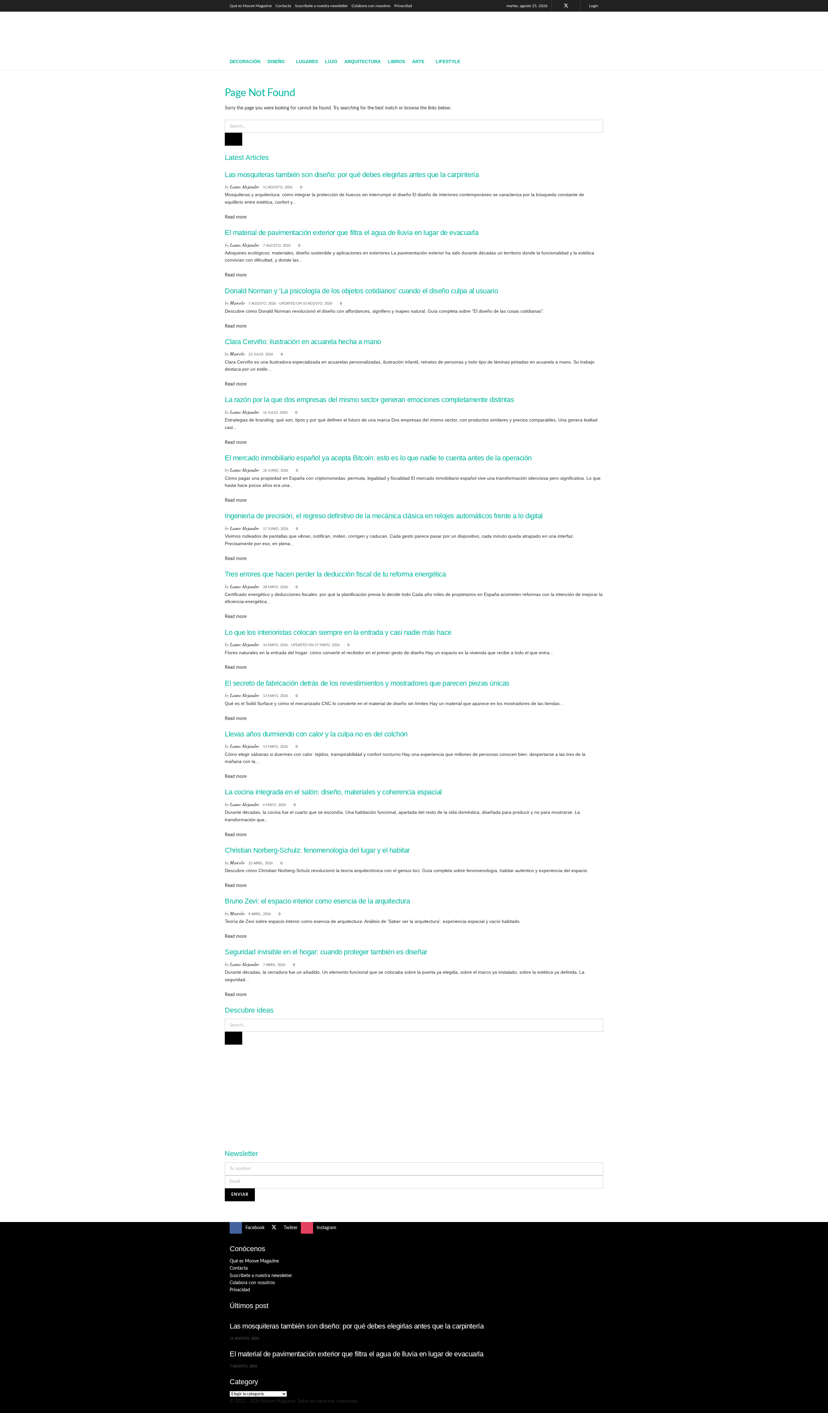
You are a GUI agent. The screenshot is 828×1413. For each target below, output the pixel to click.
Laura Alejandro (244, 187)
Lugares (307, 61)
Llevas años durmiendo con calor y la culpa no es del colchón (316, 734)
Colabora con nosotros (371, 6)
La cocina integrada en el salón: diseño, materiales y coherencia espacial (333, 792)
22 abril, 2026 (260, 863)
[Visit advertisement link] (414, 1093)
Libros (396, 61)
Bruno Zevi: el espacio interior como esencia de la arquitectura (317, 901)
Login (593, 6)
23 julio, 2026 (260, 354)
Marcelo (237, 303)
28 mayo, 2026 (275, 587)
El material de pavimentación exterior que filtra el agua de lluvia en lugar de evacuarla (352, 233)
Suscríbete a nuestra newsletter (321, 6)
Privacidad (403, 6)
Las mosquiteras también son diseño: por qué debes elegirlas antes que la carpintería (352, 175)
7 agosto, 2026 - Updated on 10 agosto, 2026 (290, 303)
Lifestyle (448, 61)
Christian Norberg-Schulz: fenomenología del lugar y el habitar (317, 850)
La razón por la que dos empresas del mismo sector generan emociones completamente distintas (369, 400)
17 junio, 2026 (275, 529)
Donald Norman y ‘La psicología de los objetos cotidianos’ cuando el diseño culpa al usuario (361, 291)
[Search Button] (596, 62)
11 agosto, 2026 (277, 187)
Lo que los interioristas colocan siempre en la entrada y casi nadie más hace (338, 632)
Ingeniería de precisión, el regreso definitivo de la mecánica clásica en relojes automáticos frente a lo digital (384, 516)
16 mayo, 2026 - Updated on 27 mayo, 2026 (301, 645)
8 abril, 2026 (259, 914)
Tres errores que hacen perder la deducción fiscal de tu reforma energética (335, 574)
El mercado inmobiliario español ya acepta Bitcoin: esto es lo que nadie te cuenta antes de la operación (378, 458)
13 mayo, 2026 (275, 696)
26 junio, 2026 (275, 470)
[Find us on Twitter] (566, 6)
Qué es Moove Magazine (251, 6)
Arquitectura (362, 61)
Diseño (276, 61)
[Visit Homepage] (277, 32)
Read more (235, 217)
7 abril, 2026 (274, 965)
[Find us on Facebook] (557, 6)
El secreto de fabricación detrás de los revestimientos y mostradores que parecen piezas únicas (367, 683)
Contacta (283, 6)
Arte (418, 61)
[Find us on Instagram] (574, 6)
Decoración (245, 61)
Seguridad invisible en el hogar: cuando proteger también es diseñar (326, 952)
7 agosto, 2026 (276, 245)
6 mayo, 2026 (274, 805)
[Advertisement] (480, 31)
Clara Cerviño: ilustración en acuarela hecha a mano (303, 342)
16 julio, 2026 (275, 412)
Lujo (331, 61)
